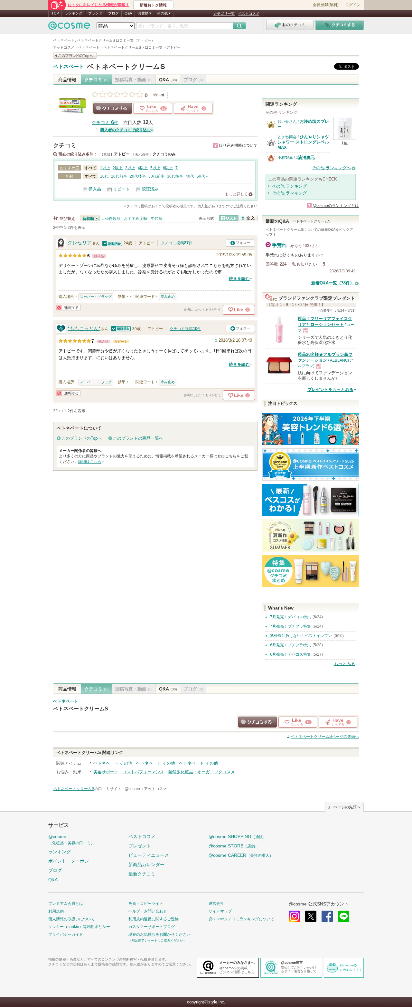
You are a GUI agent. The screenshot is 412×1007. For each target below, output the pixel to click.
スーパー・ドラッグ (96, 296)
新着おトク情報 (153, 5)
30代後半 (175, 176)
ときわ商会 (287, 137)
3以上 (130, 168)
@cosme (71, 839)
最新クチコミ (141, 873)
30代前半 (156, 176)
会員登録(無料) (326, 5)
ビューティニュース (148, 855)
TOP (55, 13)
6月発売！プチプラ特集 (290, 645)
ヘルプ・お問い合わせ (147, 911)
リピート (121, 189)
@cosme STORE (234, 845)
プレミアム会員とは (65, 903)
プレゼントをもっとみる (330, 389)
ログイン (352, 5)
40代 (190, 176)
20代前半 (119, 176)
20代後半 (138, 176)
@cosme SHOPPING (238, 836)
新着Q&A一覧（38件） (332, 282)
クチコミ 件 (105, 122)
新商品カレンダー (146, 864)
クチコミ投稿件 (176, 243)
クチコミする (112, 108)
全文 (248, 218)
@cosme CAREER (241, 855)
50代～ (203, 176)
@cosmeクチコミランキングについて (241, 919)
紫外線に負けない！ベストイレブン (301, 635)
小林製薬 (285, 157)
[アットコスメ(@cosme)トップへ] (69, 27)
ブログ (113, 13)
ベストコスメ (248, 13)
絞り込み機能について (238, 145)
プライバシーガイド (65, 934)
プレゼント (139, 845)
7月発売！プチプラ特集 (290, 626)
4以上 (143, 168)
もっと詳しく (236, 194)
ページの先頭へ (325, 736)
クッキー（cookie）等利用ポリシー (79, 926)
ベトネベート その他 (112, 763)
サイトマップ (220, 911)
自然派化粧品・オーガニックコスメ (201, 771)
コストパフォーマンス (143, 771)
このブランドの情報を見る (75, 56)
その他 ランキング (289, 186)
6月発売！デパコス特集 (290, 654)
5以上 (155, 168)
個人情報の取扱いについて (71, 919)
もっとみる (344, 663)
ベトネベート (68, 67)
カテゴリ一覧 (224, 13)
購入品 (95, 189)
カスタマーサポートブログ (151, 926)
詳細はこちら (89, 461)
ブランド (95, 13)
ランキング (73, 13)
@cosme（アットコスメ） (148, 789)
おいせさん (287, 121)
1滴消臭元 (305, 157)
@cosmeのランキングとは (336, 205)
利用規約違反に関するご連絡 (153, 919)
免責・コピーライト (145, 903)
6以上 (168, 168)
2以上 (118, 168)
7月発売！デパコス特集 (290, 617)
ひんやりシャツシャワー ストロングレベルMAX (303, 142)
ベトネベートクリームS (126, 67)
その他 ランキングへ (331, 167)
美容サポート (105, 771)
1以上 (105, 168)
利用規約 (56, 911)
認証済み (150, 189)
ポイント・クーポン (68, 861)
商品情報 (67, 79)
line (343, 916)
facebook (327, 916)
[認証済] (112, 242)
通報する (68, 307)
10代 (104, 176)
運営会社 (216, 903)
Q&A (128, 13)
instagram (294, 916)
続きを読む (239, 278)
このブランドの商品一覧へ (138, 438)
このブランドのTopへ (81, 438)
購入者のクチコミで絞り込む (125, 130)
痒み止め (168, 296)
